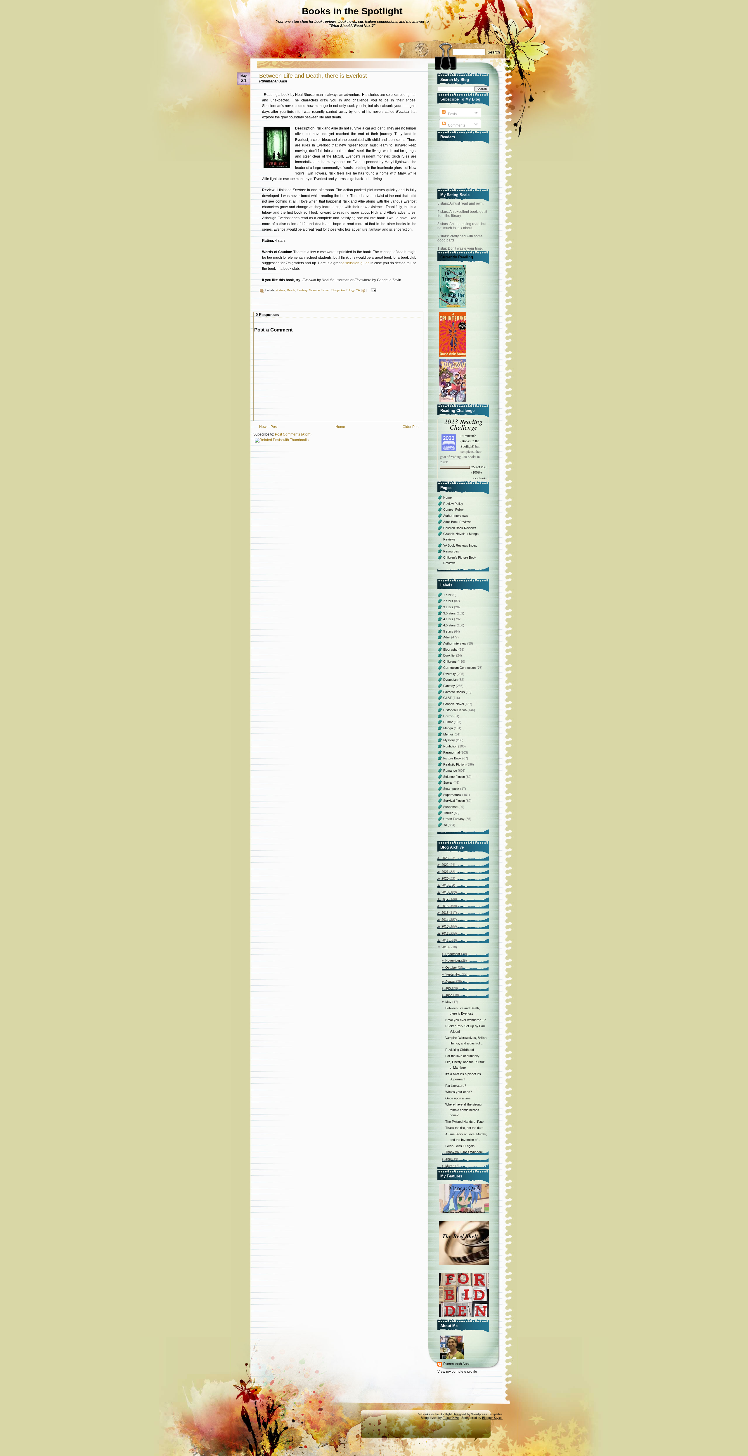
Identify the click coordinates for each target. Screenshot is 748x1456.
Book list (449, 655)
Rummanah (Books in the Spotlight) (469, 440)
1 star (447, 595)
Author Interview (455, 643)
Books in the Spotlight (352, 11)
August (450, 981)
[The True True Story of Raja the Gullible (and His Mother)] (453, 308)
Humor (448, 722)
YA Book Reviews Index (460, 545)
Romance (450, 770)
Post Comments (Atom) (293, 434)
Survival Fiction (454, 800)
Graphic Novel (454, 704)
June (448, 995)
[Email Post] (373, 290)
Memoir (449, 734)
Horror (448, 716)
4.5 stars (450, 625)
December (452, 954)
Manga (448, 728)
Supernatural (452, 795)
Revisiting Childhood (459, 1049)
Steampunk (451, 788)
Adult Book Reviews (457, 522)
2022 (445, 864)
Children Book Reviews (459, 528)
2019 (445, 885)
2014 (445, 919)
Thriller (448, 813)
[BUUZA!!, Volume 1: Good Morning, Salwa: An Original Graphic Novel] (453, 402)
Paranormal (451, 752)
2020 (445, 878)
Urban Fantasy (454, 819)
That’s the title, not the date (464, 1127)
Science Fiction (319, 290)
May (448, 1002)
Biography (450, 649)
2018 (445, 892)
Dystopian (450, 679)
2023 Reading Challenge (463, 424)
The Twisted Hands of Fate (464, 1121)
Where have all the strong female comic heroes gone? (463, 1110)
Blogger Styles (492, 1417)
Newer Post (268, 427)
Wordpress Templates (487, 1414)
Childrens (450, 661)
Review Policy (453, 503)
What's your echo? (458, 1092)
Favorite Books (454, 692)
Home (340, 427)
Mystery (449, 740)
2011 (445, 940)
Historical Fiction (455, 710)
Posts (452, 114)
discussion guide (355, 263)
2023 (445, 858)
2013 (445, 926)
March (449, 1165)
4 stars (280, 290)
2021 (445, 871)
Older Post (411, 427)
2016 (445, 906)
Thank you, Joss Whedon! (464, 1152)
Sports (448, 782)
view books (479, 478)
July (448, 988)
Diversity (450, 674)
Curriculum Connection (460, 667)
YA (358, 290)
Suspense (450, 807)
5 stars (448, 631)
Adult (447, 637)
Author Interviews (455, 515)
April (448, 1159)
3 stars (448, 607)
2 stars (448, 601)
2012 (445, 933)
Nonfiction (450, 746)
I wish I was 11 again (460, 1146)
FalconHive (451, 1417)
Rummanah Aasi (456, 1364)
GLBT (448, 697)
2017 (445, 899)
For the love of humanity (462, 1056)
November (452, 960)
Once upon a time (457, 1098)
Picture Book (452, 758)
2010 (445, 947)
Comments (456, 125)
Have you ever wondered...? (465, 1020)
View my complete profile (457, 1371)
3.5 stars (450, 613)
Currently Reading (456, 257)
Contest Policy (453, 509)
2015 (445, 912)
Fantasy (302, 290)
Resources (451, 551)
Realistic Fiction (454, 764)
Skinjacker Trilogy (342, 290)
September (453, 974)
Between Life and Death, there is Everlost (313, 75)
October (451, 967)
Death (291, 290)
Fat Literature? (455, 1085)
